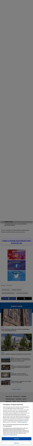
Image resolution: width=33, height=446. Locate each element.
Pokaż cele (16, 443)
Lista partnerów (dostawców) (10, 434)
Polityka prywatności (22, 422)
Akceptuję (16, 438)
